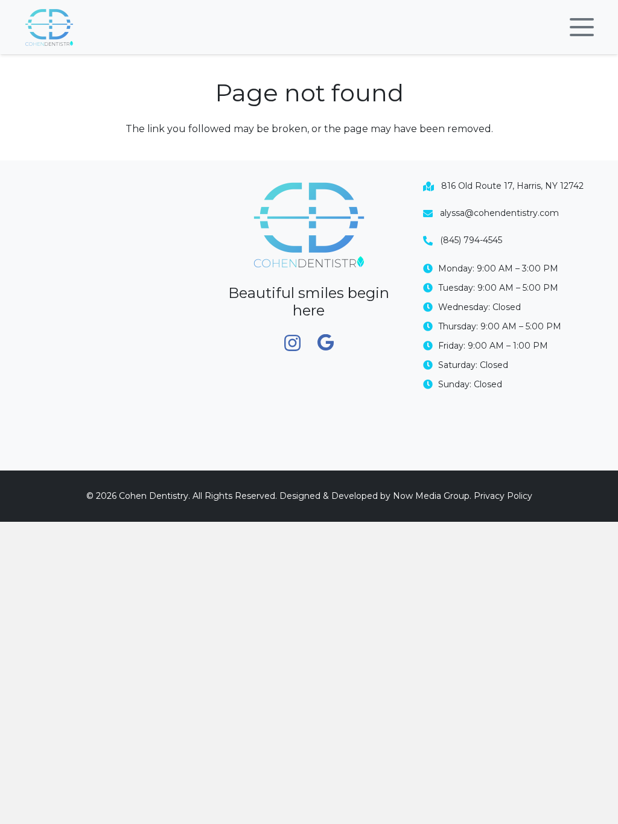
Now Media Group (431, 495)
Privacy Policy (503, 495)
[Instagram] (292, 343)
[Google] (325, 342)
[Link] (49, 27)
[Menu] (582, 27)
